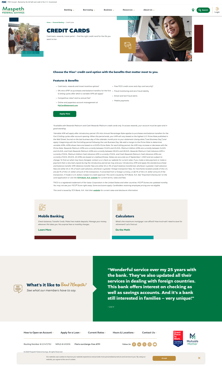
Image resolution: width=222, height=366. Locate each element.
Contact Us (148, 332)
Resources (128, 10)
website (96, 190)
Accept (164, 358)
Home (49, 22)
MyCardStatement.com (68, 106)
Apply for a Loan (70, 332)
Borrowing (88, 10)
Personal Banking (58, 22)
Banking (68, 10)
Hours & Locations (123, 332)
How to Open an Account (38, 332)
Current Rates (96, 332)
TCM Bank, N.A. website (87, 178)
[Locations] (193, 10)
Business (108, 10)
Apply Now (68, 115)
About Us (147, 10)
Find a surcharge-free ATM (87, 344)
